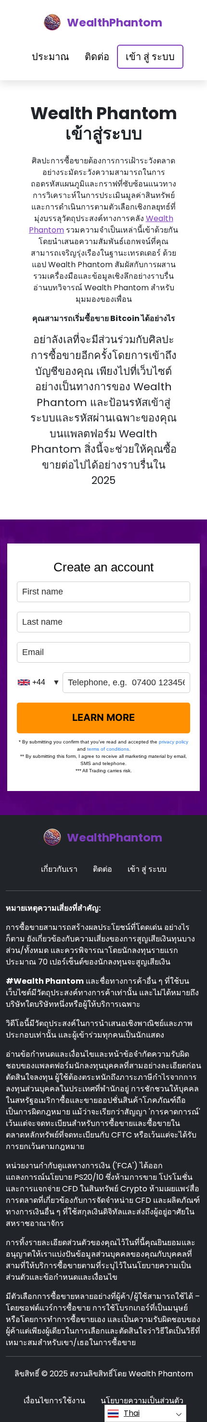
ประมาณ (50, 56)
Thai (132, 1413)
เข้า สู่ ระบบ (150, 56)
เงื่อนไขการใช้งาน (54, 1400)
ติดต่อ (97, 56)
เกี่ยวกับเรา (59, 869)
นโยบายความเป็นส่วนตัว (142, 1400)
